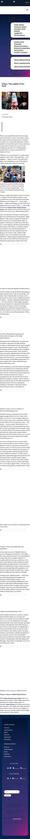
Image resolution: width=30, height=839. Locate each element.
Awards (17, 31)
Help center (6, 734)
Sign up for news (19, 74)
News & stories (16, 19)
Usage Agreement (17, 818)
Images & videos (20, 27)
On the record (19, 35)
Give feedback (7, 739)
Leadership (18, 33)
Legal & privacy (7, 737)
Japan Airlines (10, 704)
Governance (18, 50)
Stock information (21, 46)
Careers (6, 732)
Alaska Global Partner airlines (12, 698)
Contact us (6, 727)
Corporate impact (8, 730)
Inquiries (14, 70)
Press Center (19, 25)
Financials (17, 44)
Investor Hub (19, 42)
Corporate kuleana (8, 749)
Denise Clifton (8, 117)
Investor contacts (20, 52)
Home (13, 17)
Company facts (20, 29)
